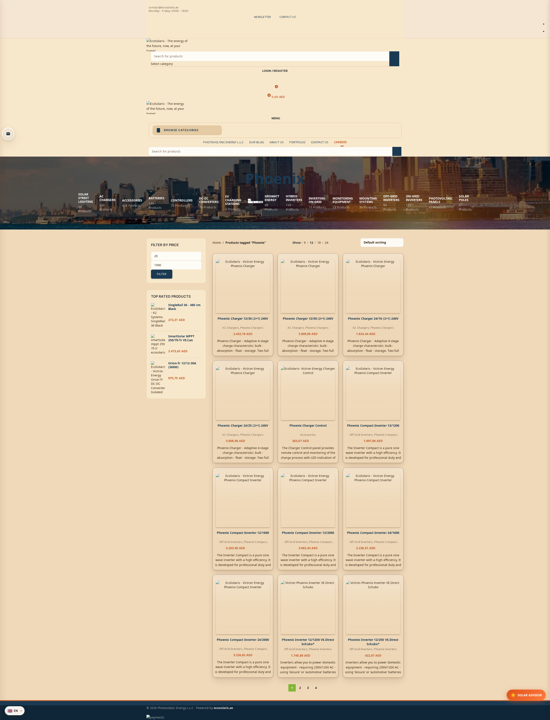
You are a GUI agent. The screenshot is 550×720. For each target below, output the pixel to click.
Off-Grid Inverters (361, 435)
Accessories (308, 435)
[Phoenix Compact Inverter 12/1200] (373, 393)
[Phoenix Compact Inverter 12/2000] (308, 501)
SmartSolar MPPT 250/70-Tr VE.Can (181, 338)
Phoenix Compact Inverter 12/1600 (243, 533)
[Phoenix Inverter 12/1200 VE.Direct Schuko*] (308, 608)
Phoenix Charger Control (308, 426)
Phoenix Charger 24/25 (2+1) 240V (242, 426)
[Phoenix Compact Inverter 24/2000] (243, 608)
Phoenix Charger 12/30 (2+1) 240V (242, 318)
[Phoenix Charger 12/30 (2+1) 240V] (243, 286)
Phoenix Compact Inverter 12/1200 (373, 426)
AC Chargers (230, 328)
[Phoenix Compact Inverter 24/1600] (373, 501)
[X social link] (269, 3)
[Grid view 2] (338, 242)
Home (216, 243)
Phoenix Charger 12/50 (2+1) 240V (308, 318)
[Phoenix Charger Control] (308, 393)
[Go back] (239, 178)
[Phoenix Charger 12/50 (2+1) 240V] (308, 286)
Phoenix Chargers (251, 328)
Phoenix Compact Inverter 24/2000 (243, 640)
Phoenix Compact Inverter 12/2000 (308, 533)
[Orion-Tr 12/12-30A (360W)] (158, 377)
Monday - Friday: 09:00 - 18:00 (168, 11)
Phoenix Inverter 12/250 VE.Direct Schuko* (373, 642)
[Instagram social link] (275, 3)
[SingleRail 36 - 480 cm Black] (158, 315)
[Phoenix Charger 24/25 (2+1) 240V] (243, 393)
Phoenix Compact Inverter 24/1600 (373, 533)
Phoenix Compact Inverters (251, 543)
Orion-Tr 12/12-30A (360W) (182, 365)
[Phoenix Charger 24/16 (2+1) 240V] (373, 286)
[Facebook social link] (264, 3)
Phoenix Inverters (320, 649)
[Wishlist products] (275, 79)
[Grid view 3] (345, 242)
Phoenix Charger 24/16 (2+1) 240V (373, 318)
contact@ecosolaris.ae (163, 7)
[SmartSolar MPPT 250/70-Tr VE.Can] (158, 344)
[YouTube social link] (280, 3)
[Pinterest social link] (285, 3)
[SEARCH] (394, 58)
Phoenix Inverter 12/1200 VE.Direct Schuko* (308, 642)
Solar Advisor (526, 695)
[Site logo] (168, 44)
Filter (162, 274)
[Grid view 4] (352, 242)
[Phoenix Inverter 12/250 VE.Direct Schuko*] (373, 608)
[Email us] (8, 133)
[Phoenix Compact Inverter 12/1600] (243, 501)
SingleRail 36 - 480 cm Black (184, 307)
